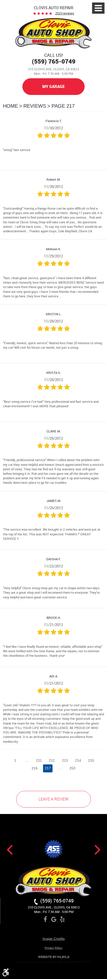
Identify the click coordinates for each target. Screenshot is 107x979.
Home (10, 106)
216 (35, 768)
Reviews (34, 106)
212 (52, 760)
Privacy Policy (53, 948)
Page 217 (63, 106)
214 (78, 760)
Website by (53, 957)
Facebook (45, 920)
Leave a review (53, 799)
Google (54, 920)
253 (72, 768)
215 (91, 760)
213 (65, 760)
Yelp (62, 920)
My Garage (53, 86)
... (26, 760)
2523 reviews (64, 13)
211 (39, 760)
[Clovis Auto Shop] (53, 33)
